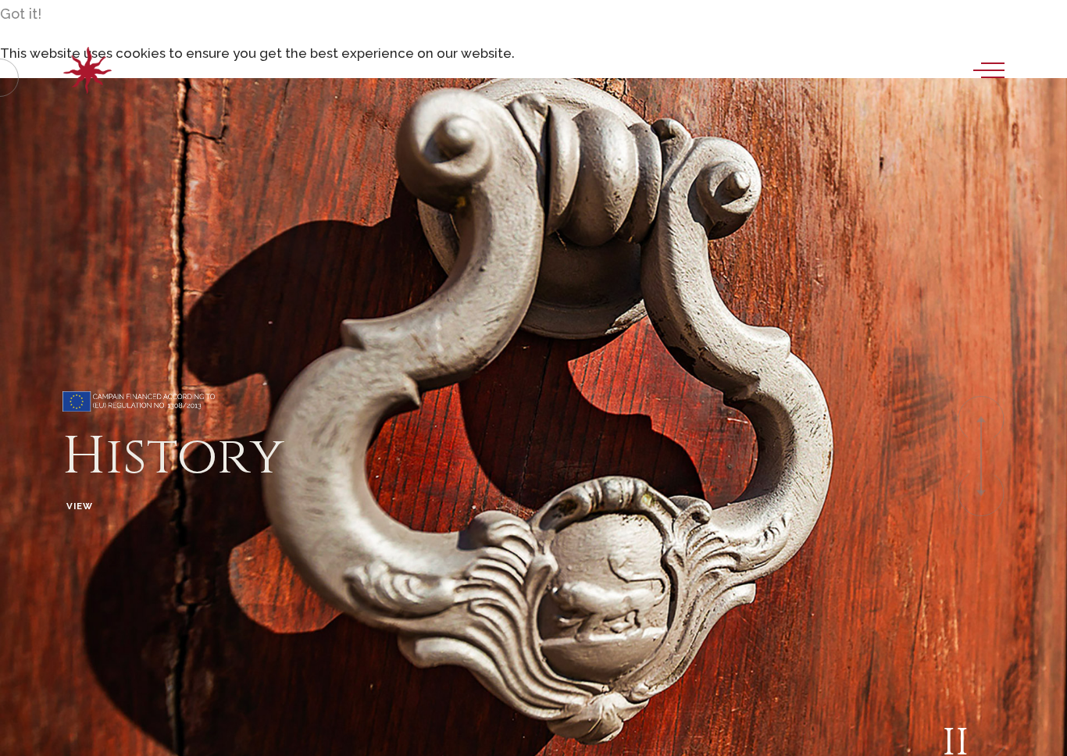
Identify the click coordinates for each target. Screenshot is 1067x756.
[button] (981, 419)
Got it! (20, 13)
